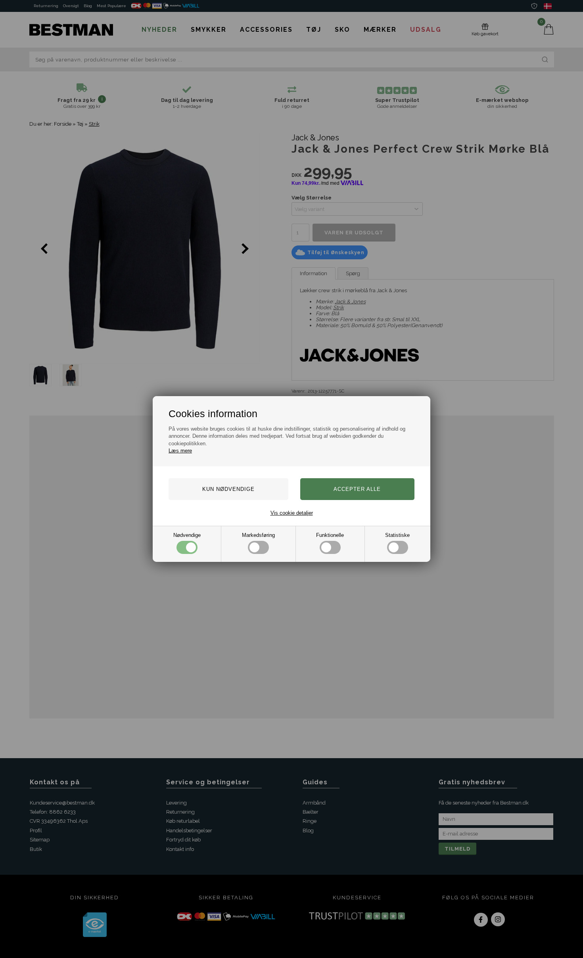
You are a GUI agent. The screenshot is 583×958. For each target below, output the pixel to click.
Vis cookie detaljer (291, 513)
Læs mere (180, 451)
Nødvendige (187, 535)
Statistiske (397, 535)
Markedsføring (258, 535)
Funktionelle (330, 535)
